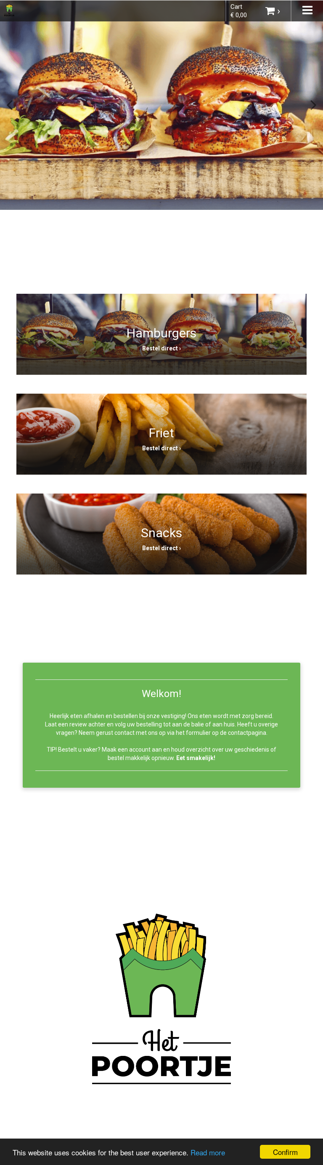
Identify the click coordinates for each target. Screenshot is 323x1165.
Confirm (285, 1152)
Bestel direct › (161, 348)
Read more (208, 1152)
